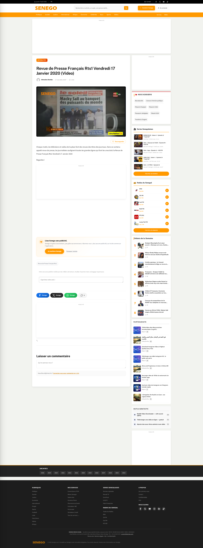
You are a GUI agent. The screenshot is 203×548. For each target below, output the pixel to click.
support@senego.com (127, 534)
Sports (109, 15)
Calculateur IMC (72, 506)
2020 (83, 473)
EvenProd (106, 497)
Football (34, 512)
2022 (69, 473)
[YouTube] (163, 2)
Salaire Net (71, 497)
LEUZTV (105, 500)
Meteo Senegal (72, 494)
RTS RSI (105, 523)
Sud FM (105, 520)
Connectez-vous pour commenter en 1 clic (66, 373)
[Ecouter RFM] (167, 190)
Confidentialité (111, 536)
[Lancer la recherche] (126, 8)
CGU (140, 500)
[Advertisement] (101, 37)
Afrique (75, 15)
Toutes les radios (151, 230)
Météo (166, 15)
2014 (123, 473)
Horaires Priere (72, 500)
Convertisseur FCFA (73, 491)
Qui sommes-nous (144, 491)
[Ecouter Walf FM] (167, 210)
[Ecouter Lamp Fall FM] (167, 223)
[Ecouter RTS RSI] (167, 217)
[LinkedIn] (159, 509)
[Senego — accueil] (46, 8)
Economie (35, 500)
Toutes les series (151, 174)
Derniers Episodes (108, 491)
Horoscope (71, 509)
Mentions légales (99, 536)
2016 (110, 473)
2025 (49, 473)
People (34, 506)
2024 (56, 473)
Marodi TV (106, 494)
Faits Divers (35, 518)
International (65, 15)
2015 (117, 473)
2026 (42, 473)
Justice (55, 15)
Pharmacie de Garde (74, 503)
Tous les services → (73, 515)
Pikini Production (108, 503)
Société (47, 15)
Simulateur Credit (73, 512)
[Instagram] (154, 509)
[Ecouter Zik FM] (167, 197)
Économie (84, 15)
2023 (62, 473)
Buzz (101, 15)
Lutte (33, 515)
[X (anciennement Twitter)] (160, 2)
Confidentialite (143, 497)
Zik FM (105, 517)
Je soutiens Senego (54, 251)
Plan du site (91, 536)
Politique (39, 15)
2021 (76, 473)
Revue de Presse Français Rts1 (47, 264)
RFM (104, 514)
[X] (145, 509)
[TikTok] (167, 2)
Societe (34, 494)
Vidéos (116, 15)
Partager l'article (71, 251)
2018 (96, 473)
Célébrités (94, 15)
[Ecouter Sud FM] (167, 203)
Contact (141, 494)
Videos (34, 521)
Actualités (42, 60)
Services (159, 15)
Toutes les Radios (108, 512)
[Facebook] (156, 2)
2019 (89, 473)
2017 (103, 473)
